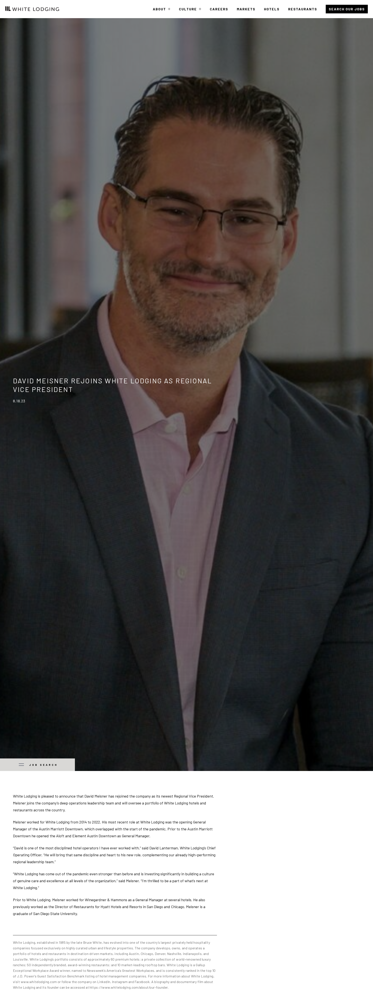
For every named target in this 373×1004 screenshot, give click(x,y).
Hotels (272, 9)
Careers (219, 9)
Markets (246, 9)
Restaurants (302, 9)
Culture (190, 12)
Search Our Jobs (347, 9)
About (161, 12)
